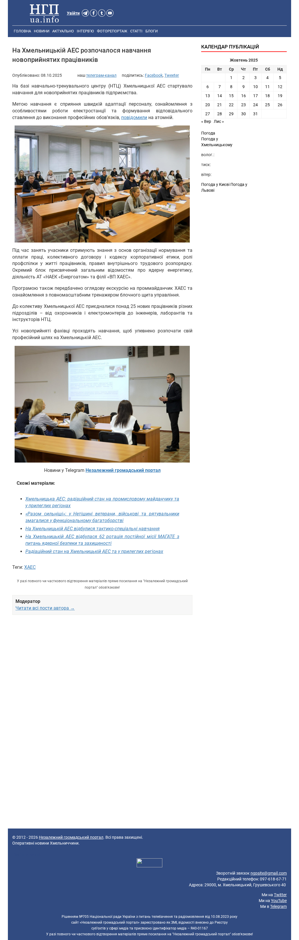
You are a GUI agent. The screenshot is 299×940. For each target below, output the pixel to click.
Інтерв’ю (85, 31)
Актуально (63, 31)
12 (280, 86)
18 (267, 95)
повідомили (134, 117)
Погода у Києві (215, 184)
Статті (136, 31)
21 (219, 104)
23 (243, 104)
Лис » (219, 121)
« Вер (206, 121)
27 (207, 113)
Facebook (154, 75)
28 (219, 113)
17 (255, 95)
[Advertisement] (102, 669)
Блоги (151, 31)
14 (219, 95)
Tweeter (171, 75)
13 (207, 95)
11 (267, 86)
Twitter (280, 894)
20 (207, 104)
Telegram (278, 906)
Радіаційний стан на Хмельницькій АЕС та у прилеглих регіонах (94, 551)
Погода (208, 133)
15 (231, 95)
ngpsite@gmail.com (269, 873)
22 (231, 104)
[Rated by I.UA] (149, 863)
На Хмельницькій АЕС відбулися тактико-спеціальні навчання (92, 528)
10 (255, 86)
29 (231, 113)
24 (255, 104)
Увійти (73, 13)
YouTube (279, 900)
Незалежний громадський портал (71, 837)
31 (255, 113)
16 (243, 95)
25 (267, 104)
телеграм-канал (101, 75)
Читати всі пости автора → (45, 608)
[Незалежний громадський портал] (44, 13)
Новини (41, 31)
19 (280, 95)
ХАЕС (30, 567)
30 (243, 113)
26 (280, 104)
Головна (22, 31)
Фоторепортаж (112, 31)
